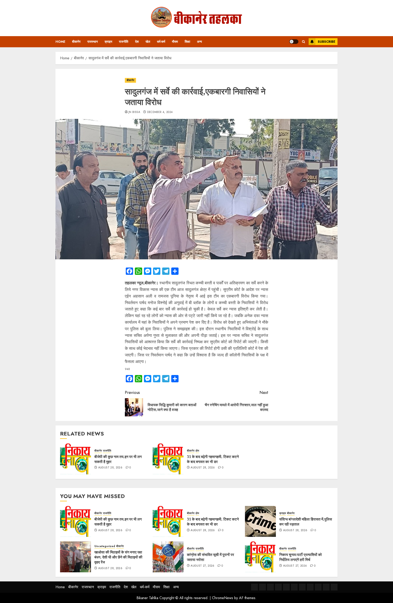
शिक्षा (187, 41)
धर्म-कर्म (161, 41)
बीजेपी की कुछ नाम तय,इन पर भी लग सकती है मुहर (118, 459)
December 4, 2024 (160, 112)
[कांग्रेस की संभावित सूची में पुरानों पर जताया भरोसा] (168, 556)
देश (137, 41)
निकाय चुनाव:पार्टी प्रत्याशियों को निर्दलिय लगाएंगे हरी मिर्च (300, 557)
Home (60, 41)
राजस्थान (92, 41)
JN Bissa (134, 112)
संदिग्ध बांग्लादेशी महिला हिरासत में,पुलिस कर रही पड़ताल (305, 522)
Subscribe (326, 41)
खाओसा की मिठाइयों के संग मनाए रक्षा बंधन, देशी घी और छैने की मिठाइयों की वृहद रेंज (118, 557)
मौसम (175, 41)
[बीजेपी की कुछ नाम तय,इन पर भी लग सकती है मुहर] (75, 458)
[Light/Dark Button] (293, 41)
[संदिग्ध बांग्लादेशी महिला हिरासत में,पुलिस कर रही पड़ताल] (260, 521)
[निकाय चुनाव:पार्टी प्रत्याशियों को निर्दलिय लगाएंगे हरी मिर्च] (260, 556)
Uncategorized (104, 546)
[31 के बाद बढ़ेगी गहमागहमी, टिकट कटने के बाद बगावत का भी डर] (168, 458)
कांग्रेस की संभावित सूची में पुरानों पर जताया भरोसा (210, 557)
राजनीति (123, 41)
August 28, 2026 (110, 468)
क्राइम (108, 41)
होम (197, 451)
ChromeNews (222, 597)
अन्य (199, 41)
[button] (303, 41)
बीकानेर (76, 41)
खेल (148, 41)
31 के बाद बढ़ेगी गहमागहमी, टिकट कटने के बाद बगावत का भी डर (213, 459)
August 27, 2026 (202, 566)
